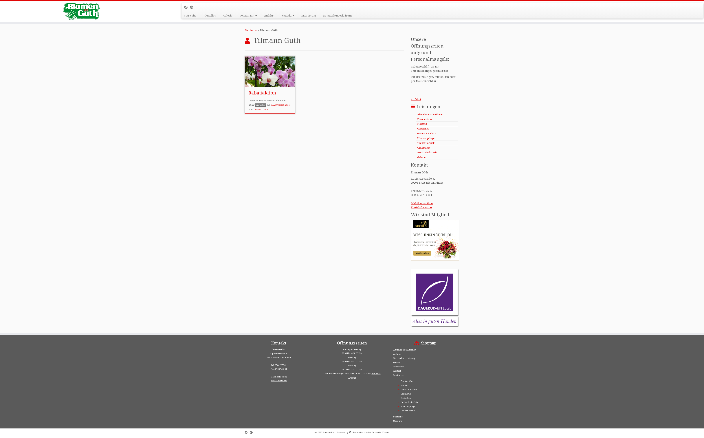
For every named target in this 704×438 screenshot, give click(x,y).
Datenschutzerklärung (337, 15)
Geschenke (423, 128)
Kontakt (287, 15)
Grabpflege (423, 147)
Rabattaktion (262, 93)
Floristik (422, 124)
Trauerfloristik (425, 143)
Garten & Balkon (426, 133)
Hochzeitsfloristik (427, 152)
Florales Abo (424, 119)
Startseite (190, 15)
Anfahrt (269, 15)
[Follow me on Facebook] (187, 7)
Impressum (308, 15)
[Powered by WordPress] (350, 431)
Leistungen (247, 15)
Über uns (397, 421)
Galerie (227, 15)
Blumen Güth (328, 432)
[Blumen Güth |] (81, 11)
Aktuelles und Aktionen (430, 114)
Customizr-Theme (380, 432)
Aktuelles (210, 15)
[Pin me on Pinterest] (193, 7)
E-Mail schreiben (422, 203)
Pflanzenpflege (425, 138)
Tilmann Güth (260, 109)
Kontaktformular (421, 207)
